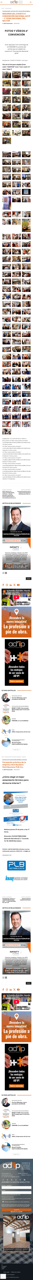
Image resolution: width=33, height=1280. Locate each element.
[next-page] (6, 573)
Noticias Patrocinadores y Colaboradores (18, 740)
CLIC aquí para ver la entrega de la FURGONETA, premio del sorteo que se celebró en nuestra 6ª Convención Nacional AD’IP (16, 49)
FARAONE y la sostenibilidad (20, 720)
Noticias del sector (16, 531)
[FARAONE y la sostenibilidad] (6, 720)
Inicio (3, 8)
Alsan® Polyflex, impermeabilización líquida (20, 743)
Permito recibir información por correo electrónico (16, 1202)
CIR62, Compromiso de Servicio (21, 732)
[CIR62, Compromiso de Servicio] (6, 731)
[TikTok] (16, 1179)
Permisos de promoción (8, 1197)
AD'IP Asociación (8, 23)
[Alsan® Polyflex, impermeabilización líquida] (6, 742)
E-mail (4, 1190)
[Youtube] (18, 585)
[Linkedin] (10, 585)
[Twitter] (14, 585)
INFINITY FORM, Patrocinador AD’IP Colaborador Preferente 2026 (16, 567)
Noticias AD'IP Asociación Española (20, 11)
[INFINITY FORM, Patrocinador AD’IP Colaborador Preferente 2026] (16, 554)
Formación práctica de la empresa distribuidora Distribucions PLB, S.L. (24, 493)
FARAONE (14, 718)
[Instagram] (6, 585)
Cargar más (16, 749)
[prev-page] (3, 573)
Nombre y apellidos (7, 1185)
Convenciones (8, 8)
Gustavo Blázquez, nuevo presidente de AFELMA (16, 534)
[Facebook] (3, 585)
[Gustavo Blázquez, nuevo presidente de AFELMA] (16, 522)
